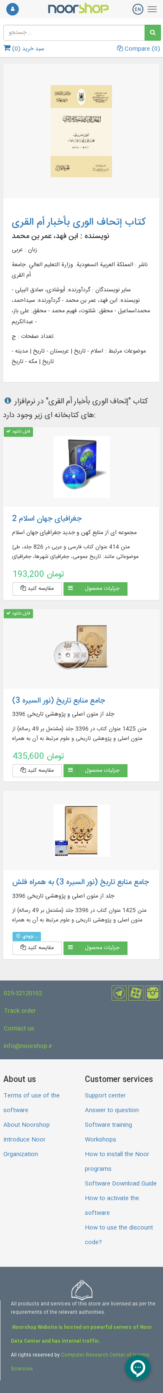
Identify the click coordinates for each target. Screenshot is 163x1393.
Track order (20, 1011)
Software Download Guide (121, 1184)
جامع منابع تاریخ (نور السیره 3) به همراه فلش (80, 882)
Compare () (141, 49)
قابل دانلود (20, 431)
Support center (105, 1096)
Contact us (19, 1029)
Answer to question (112, 1110)
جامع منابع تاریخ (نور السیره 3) (58, 701)
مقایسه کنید (40, 588)
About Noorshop (26, 1125)
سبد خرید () (27, 49)
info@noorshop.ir (28, 1046)
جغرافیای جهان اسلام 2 (47, 519)
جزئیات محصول (102, 588)
